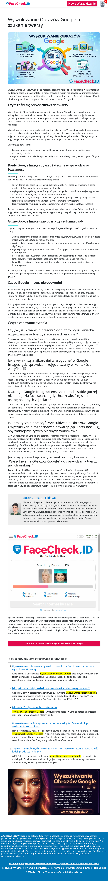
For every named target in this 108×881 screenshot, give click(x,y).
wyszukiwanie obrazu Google (80, 692)
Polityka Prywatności (13, 867)
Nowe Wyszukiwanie (82, 3)
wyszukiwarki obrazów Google (55, 673)
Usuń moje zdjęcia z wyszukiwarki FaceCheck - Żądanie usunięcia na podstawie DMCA (54, 863)
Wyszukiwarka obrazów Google (28, 711)
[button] (102, 3)
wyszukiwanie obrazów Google (65, 756)
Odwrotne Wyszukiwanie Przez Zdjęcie (86, 867)
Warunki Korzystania (37, 867)
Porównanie (57, 867)
